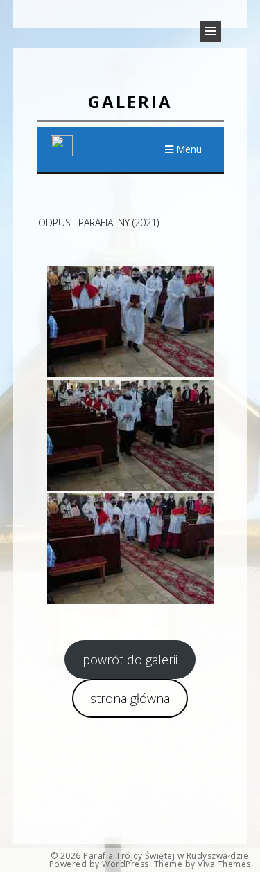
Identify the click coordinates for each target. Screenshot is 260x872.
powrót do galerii (130, 659)
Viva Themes (224, 864)
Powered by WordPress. (100, 864)
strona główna (130, 698)
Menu (187, 149)
